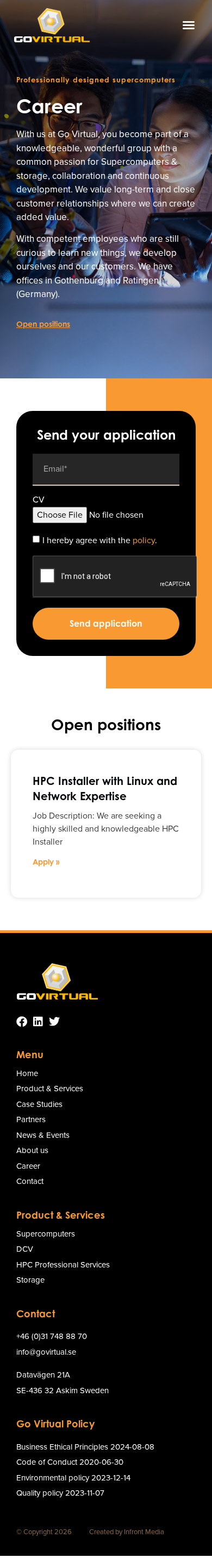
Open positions (43, 324)
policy (144, 539)
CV (39, 500)
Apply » (46, 861)
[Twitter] (54, 1021)
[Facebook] (21, 1021)
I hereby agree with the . (99, 539)
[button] (188, 25)
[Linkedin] (38, 1021)
